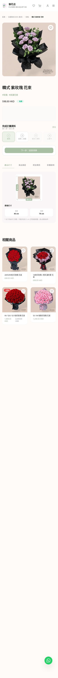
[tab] (8, 137)
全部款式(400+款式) (15, 17)
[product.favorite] (23, 250)
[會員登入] (47, 5)
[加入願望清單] (50, 27)
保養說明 (50, 165)
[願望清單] (33, 5)
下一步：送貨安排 (29, 150)
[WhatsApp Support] (48, 660)
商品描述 (22, 165)
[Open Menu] (53, 5)
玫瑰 (27, 17)
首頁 (3, 17)
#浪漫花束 (13, 94)
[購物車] (39, 5)
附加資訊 (36, 165)
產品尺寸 (8, 165)
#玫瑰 (4, 94)
